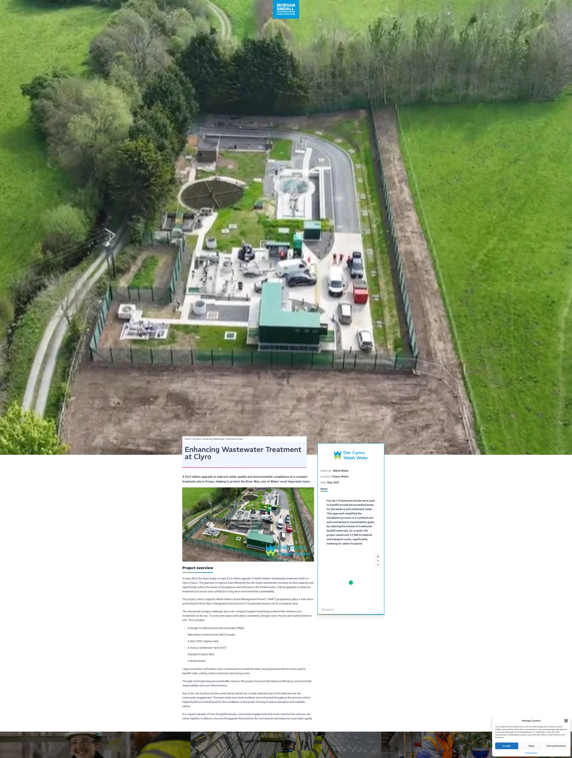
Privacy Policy (531, 753)
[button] (566, 720)
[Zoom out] (378, 561)
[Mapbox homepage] (327, 609)
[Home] (286, 9)
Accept (507, 745)
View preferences (556, 745)
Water (324, 488)
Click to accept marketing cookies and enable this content (248, 524)
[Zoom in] (378, 556)
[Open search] (387, 9)
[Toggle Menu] (184, 9)
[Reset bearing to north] (378, 565)
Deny (531, 745)
